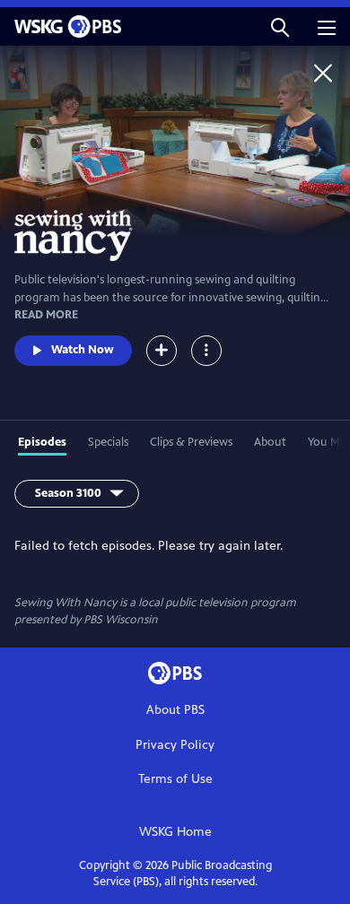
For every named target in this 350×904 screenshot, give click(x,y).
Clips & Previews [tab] (191, 442)
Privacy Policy (175, 744)
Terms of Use (175, 779)
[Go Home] (323, 73)
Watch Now (82, 350)
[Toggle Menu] (206, 350)
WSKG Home (175, 831)
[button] (280, 26)
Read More (46, 315)
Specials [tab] (108, 442)
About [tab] (270, 442)
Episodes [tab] (42, 442)
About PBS (175, 709)
